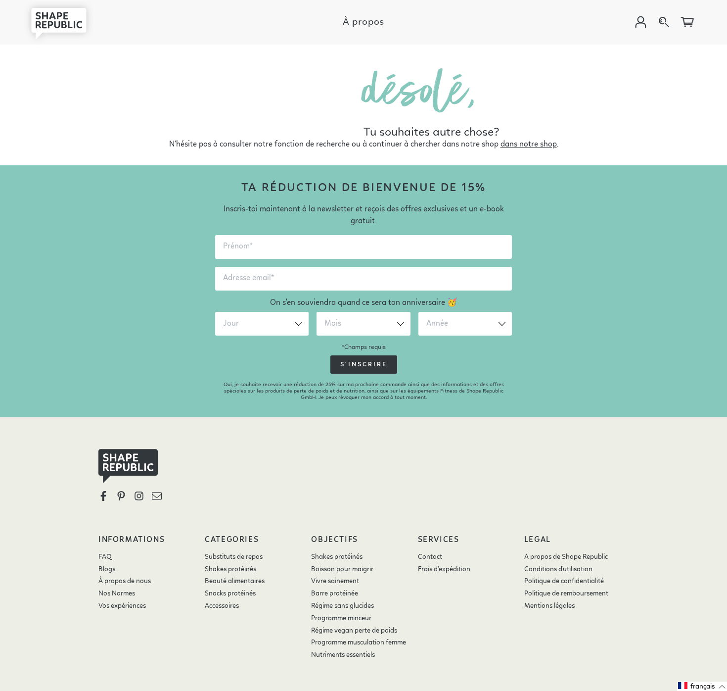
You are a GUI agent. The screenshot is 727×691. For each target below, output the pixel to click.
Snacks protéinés (230, 593)
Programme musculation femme (358, 642)
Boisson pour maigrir (342, 569)
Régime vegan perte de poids (354, 630)
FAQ (105, 556)
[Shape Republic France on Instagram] (139, 496)
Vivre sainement (335, 581)
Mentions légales (549, 605)
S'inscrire (363, 364)
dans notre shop (528, 144)
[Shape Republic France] (66, 22)
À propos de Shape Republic (566, 556)
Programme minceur (341, 618)
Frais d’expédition (444, 569)
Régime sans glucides (342, 605)
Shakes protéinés (230, 569)
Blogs (106, 569)
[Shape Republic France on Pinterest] (121, 496)
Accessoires (222, 605)
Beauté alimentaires (235, 581)
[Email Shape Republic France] (157, 496)
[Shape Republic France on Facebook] (103, 496)
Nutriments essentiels (343, 654)
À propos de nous (124, 581)
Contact (430, 556)
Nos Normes (116, 593)
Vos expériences (122, 605)
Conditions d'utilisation (558, 569)
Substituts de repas (234, 556)
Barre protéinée (334, 593)
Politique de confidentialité (564, 581)
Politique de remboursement (566, 593)
